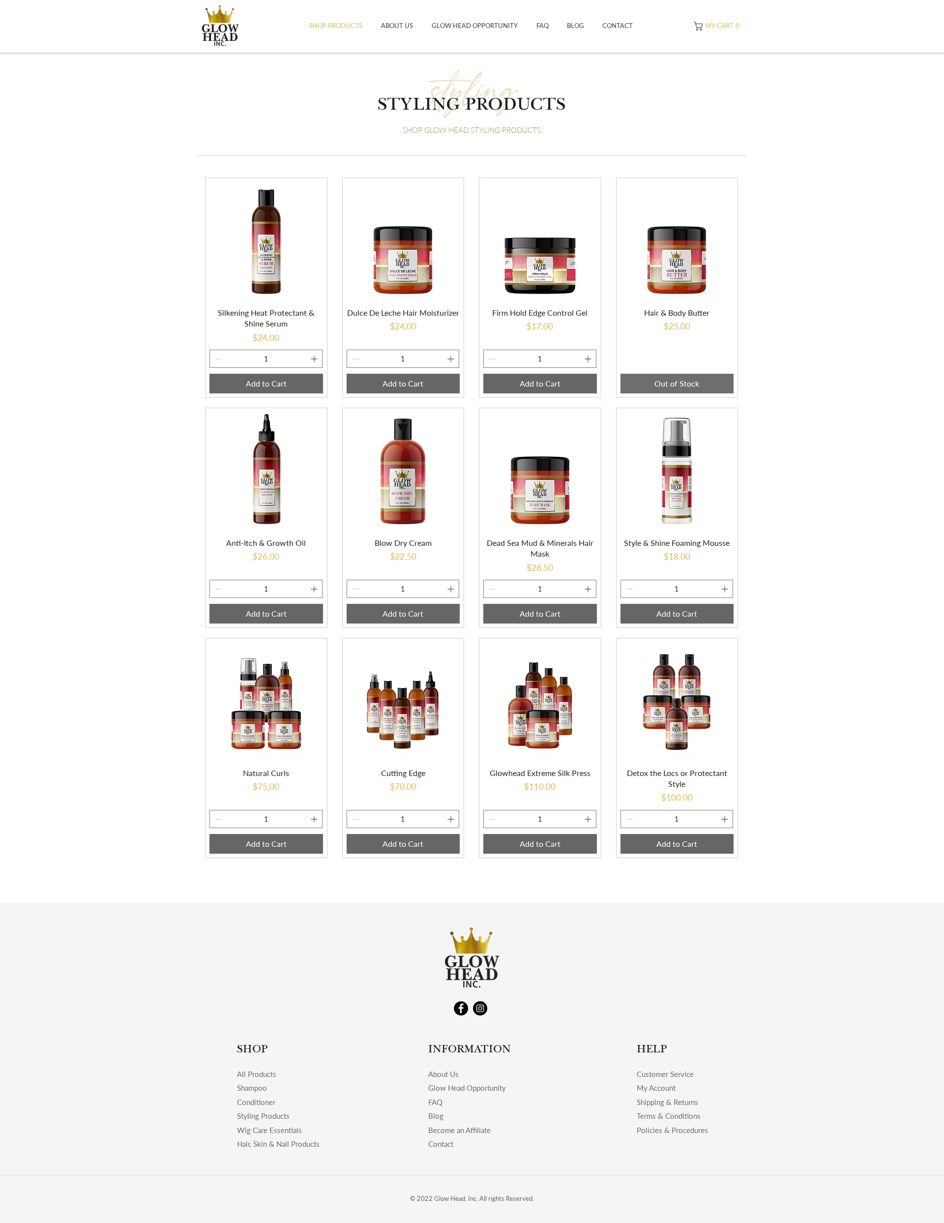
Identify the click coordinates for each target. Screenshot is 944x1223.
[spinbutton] (266, 358)
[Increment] (315, 358)
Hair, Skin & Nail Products (278, 1143)
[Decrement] (217, 358)
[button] (718, 26)
